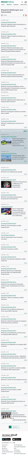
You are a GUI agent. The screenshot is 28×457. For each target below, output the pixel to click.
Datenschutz (5, 450)
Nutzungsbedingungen (20, 446)
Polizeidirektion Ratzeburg (8, 235)
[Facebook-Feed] (23, 15)
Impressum (5, 445)
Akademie (4, 448)
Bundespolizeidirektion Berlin (8, 22)
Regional (16, 4)
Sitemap (4, 453)
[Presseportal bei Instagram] (14, 442)
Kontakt (4, 446)
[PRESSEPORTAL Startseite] (7, 2)
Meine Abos (24, 4)
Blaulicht (9, 4)
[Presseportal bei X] (11, 442)
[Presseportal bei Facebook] (9, 442)
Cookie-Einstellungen (7, 451)
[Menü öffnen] (26, 2)
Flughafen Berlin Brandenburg (8, 136)
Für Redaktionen (18, 445)
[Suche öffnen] (22, 2)
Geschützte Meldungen (20, 453)
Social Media (17, 451)
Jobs (15, 448)
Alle (24, 131)
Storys (3, 4)
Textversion (17, 450)
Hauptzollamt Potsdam (7, 206)
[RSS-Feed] (26, 15)
